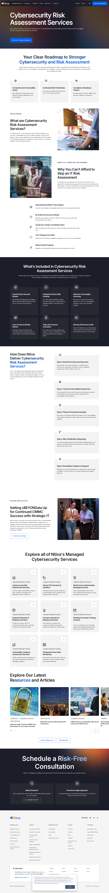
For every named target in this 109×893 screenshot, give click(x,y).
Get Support (89, 838)
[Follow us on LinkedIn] (93, 817)
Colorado (51, 868)
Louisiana (64, 871)
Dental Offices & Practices (35, 857)
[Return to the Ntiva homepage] (5, 3)
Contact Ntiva (90, 824)
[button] (12, 730)
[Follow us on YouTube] (90, 817)
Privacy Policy (55, 883)
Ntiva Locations (90, 841)
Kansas (51, 871)
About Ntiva (70, 829)
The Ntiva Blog (52, 829)
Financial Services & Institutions (33, 840)
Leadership (70, 838)
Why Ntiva (70, 832)
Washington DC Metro (54, 874)
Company (70, 824)
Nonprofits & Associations (35, 832)
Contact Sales (90, 835)
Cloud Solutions (13, 838)
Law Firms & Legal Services (33, 835)
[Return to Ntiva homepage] (15, 817)
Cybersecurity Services (15, 832)
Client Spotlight (52, 832)
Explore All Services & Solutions (15, 847)
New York (76, 871)
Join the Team (71, 848)
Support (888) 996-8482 (92, 832)
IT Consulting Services (15, 835)
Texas (88, 871)
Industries (31, 824)
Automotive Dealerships (34, 860)
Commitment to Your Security (72, 841)
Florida (63, 868)
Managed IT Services (14, 829)
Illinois (75, 868)
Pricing (69, 835)
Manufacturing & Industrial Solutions (34, 853)
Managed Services (14, 824)
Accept (70, 887)
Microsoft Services (14, 841)
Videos (50, 835)
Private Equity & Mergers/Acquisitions (34, 848)
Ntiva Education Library (54, 838)
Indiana (88, 868)
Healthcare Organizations (34, 844)
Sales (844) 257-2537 (92, 829)
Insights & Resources (53, 824)
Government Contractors (34, 829)
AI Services (12, 844)
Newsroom (70, 845)
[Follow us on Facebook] (97, 817)
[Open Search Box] (89, 3)
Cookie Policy (96, 886)
